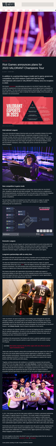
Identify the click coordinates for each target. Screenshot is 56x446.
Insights (14, 10)
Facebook (22, 438)
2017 (22, 264)
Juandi (5, 71)
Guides (21, 10)
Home (3, 10)
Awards (34, 10)
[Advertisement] (38, 4)
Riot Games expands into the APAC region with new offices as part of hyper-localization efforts (30, 346)
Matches (27, 10)
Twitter (27, 438)
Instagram (33, 438)
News (8, 10)
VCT (10, 60)
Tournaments (5, 60)
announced (12, 86)
